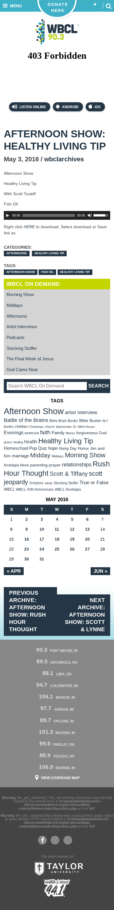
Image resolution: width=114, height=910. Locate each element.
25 (57, 549)
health (30, 441)
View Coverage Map (60, 778)
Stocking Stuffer (21, 348)
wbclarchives (64, 159)
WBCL (9, 489)
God (103, 433)
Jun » (100, 571)
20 (87, 539)
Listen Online (32, 107)
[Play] (7, 215)
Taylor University (57, 868)
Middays (14, 305)
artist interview (81, 412)
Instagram (67, 840)
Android (70, 107)
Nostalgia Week (16, 465)
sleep (48, 483)
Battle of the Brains (26, 420)
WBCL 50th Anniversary (34, 489)
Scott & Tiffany (69, 473)
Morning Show (20, 294)
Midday (40, 455)
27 (87, 549)
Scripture (36, 483)
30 (26, 559)
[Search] (108, 6)
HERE (29, 226)
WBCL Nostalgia (68, 489)
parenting (39, 465)
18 (57, 539)
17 (41, 539)
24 (41, 549)
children (21, 426)
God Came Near (22, 369)
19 (72, 539)
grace (8, 442)
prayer (55, 465)
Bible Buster (90, 420)
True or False (94, 482)
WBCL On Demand (33, 284)
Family (58, 432)
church (50, 426)
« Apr (14, 571)
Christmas (36, 426)
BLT (105, 421)
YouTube (55, 840)
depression (64, 426)
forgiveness (87, 433)
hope (53, 448)
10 (41, 529)
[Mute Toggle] (89, 215)
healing (18, 442)
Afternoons (16, 253)
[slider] (102, 215)
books (8, 426)
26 (72, 549)
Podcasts (15, 337)
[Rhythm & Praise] (57, 888)
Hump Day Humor (74, 448)
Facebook (42, 840)
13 (87, 529)
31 (41, 559)
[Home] (95, 4)
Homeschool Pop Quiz (25, 448)
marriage (20, 456)
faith (45, 432)
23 (26, 549)
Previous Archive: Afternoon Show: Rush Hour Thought (27, 611)
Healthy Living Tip (49, 253)
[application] (57, 215)
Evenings (13, 432)
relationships (76, 464)
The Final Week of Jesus (30, 359)
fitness (70, 433)
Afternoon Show (20, 272)
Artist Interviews (21, 326)
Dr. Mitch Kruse (84, 426)
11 (57, 529)
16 (26, 539)
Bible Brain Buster (63, 421)
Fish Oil (47, 272)
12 (72, 529)
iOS (98, 107)
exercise (32, 433)
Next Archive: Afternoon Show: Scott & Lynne (85, 614)
